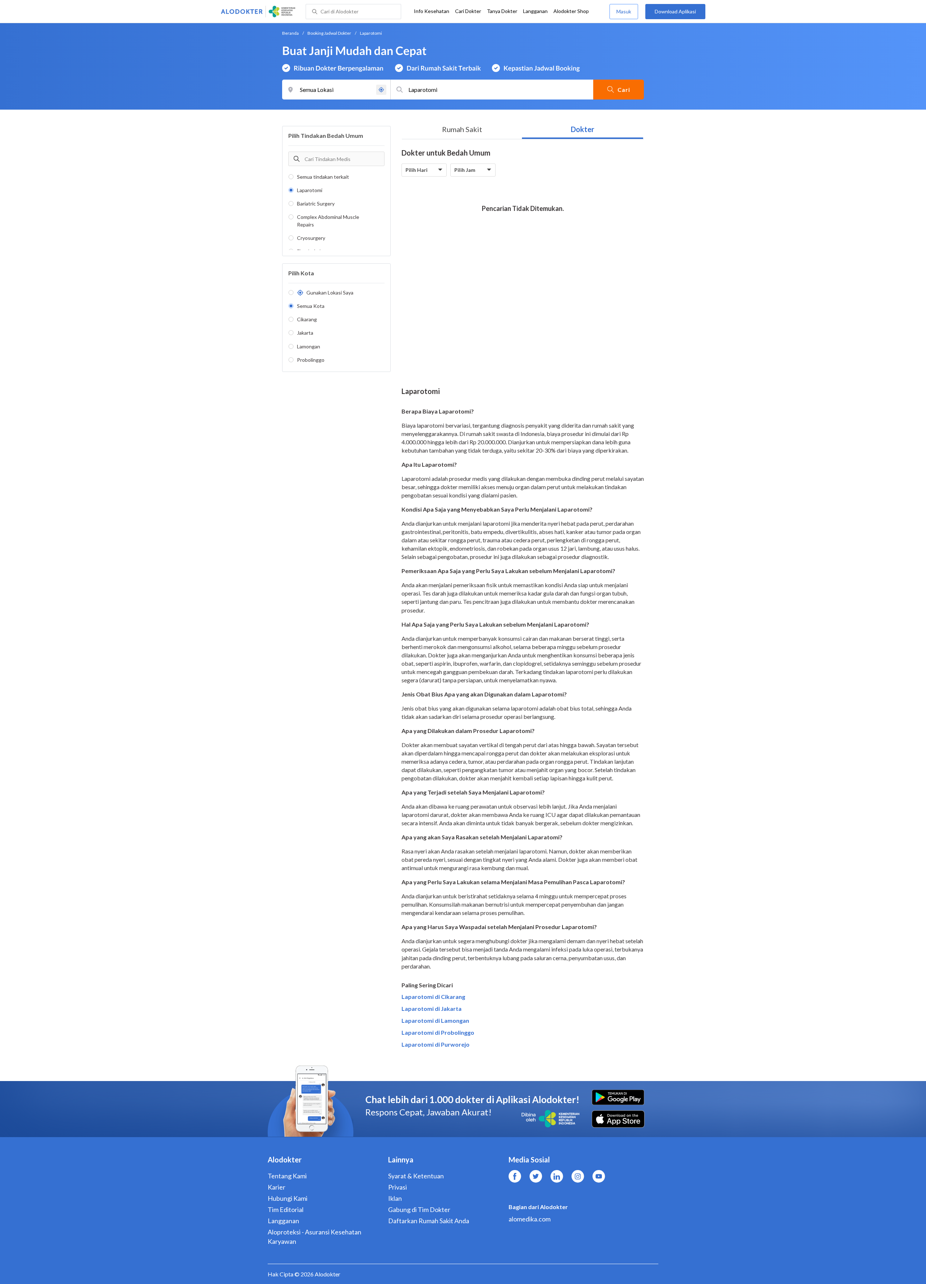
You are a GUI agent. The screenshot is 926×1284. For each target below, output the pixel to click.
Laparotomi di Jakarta (432, 1008)
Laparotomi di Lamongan (435, 1020)
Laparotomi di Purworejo (436, 1044)
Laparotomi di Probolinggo (438, 1032)
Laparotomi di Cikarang (433, 996)
